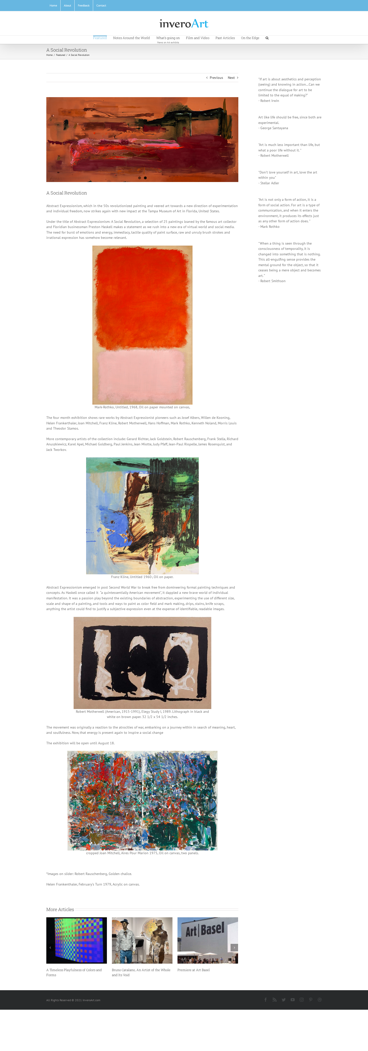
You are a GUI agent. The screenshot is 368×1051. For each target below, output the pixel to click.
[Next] (234, 950)
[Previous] (50, 950)
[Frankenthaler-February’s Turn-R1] (142, 139)
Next (231, 77)
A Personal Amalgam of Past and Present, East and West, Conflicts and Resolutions (74, 975)
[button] (267, 38)
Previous (216, 77)
